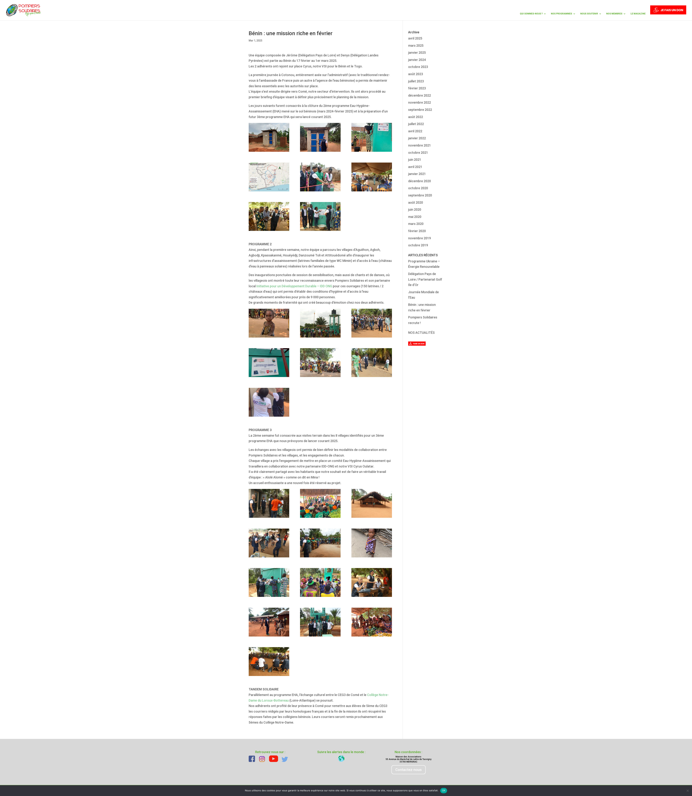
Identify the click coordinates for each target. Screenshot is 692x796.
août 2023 (415, 74)
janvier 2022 (417, 138)
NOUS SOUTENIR (589, 13)
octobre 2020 (418, 188)
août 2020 (415, 202)
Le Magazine (638, 13)
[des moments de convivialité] (269, 543)
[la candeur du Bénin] (269, 323)
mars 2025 (415, 45)
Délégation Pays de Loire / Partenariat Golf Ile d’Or (425, 279)
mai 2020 (414, 217)
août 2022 (415, 117)
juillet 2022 (416, 124)
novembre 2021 (419, 145)
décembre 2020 (419, 181)
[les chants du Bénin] (371, 622)
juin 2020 (414, 209)
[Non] (687, 790)
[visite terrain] (371, 323)
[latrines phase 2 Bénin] (269, 137)
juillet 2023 (416, 81)
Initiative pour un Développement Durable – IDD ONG (294, 286)
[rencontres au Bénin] (269, 622)
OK (443, 790)
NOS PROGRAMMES (561, 13)
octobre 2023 (418, 67)
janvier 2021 (417, 174)
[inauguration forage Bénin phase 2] (320, 177)
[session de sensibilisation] (320, 362)
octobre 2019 (418, 245)
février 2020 (417, 231)
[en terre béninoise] (371, 503)
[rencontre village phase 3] (269, 661)
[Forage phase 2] (371, 137)
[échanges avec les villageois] (371, 177)
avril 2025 (415, 38)
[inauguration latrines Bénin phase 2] (269, 402)
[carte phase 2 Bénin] (269, 177)
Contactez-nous (408, 770)
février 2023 (417, 88)
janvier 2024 (417, 60)
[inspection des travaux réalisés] (320, 137)
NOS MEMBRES (614, 13)
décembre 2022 (419, 95)
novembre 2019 (419, 238)
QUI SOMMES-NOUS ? (531, 13)
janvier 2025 (417, 52)
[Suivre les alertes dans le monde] (341, 758)
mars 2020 (415, 224)
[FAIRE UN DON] (668, 12)
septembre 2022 (420, 110)
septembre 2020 (420, 195)
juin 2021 (414, 159)
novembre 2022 (419, 102)
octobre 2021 (418, 152)
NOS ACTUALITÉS (421, 332)
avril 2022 (415, 131)
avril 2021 (415, 167)
